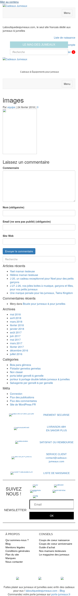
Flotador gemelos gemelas (25, 368)
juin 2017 (15, 336)
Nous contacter (14, 561)
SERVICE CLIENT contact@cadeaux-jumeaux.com (56, 458)
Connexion (16, 393)
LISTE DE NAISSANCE (56, 473)
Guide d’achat (47, 547)
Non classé (16, 372)
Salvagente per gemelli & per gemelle (31, 383)
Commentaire (11, 168)
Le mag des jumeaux (39, 44)
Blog (8, 543)
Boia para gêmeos (20, 365)
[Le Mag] (17, 578)
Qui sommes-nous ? (17, 540)
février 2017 (17, 347)
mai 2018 (15, 314)
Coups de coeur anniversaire (55, 543)
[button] (52, 515)
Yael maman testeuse (22, 271)
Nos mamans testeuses (52, 551)
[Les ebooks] (62, 578)
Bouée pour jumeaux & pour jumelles (44, 303)
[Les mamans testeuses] (39, 578)
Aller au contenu (9, 2)
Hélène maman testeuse (24, 275)
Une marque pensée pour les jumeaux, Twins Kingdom (41, 293)
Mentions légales (15, 547)
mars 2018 (16, 321)
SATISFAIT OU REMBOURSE (56, 442)
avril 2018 (15, 318)
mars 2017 (16, 343)
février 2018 (17, 325)
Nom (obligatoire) (13, 207)
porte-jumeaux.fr (60, 594)
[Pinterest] (59, 491)
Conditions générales (17, 551)
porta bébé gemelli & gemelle (27, 375)
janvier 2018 (17, 329)
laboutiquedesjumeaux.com (41, 590)
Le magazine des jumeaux (54, 554)
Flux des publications (22, 397)
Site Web (8, 236)
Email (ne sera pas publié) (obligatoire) (27, 221)
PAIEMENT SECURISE (56, 414)
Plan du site (12, 554)
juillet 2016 (16, 354)
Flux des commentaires (23, 401)
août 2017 (16, 332)
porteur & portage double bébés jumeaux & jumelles (40, 379)
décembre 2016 (19, 350)
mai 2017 (15, 339)
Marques (10, 558)
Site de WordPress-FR (23, 404)
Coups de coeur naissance (54, 540)
